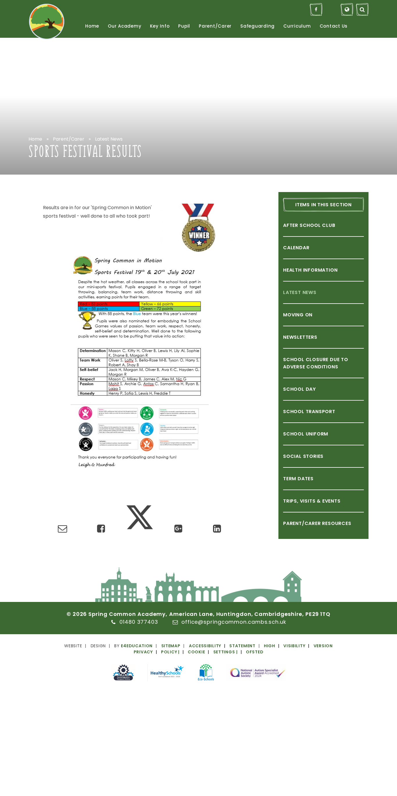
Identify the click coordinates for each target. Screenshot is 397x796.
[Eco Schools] (206, 673)
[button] (206, 652)
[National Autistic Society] (256, 673)
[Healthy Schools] (166, 673)
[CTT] (123, 673)
